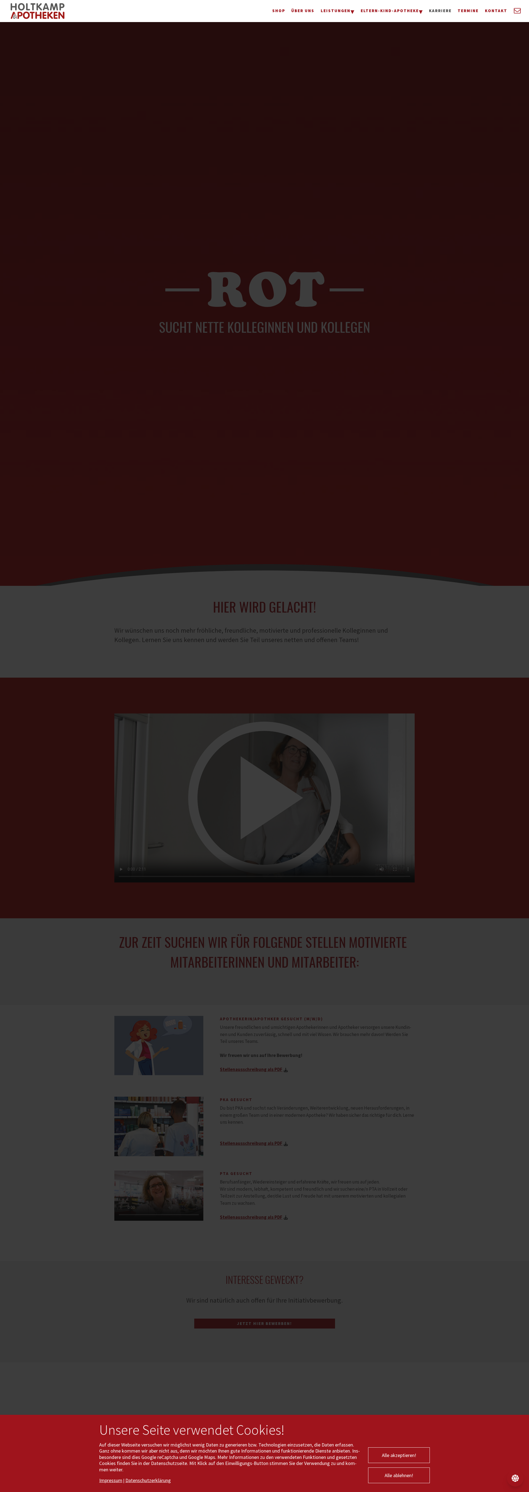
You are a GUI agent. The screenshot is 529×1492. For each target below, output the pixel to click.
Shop (278, 10)
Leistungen (335, 10)
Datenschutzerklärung (148, 1480)
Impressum (110, 1480)
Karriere (440, 10)
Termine (468, 10)
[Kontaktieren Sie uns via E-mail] (516, 10)
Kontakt (496, 10)
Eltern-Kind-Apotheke (390, 10)
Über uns (302, 10)
